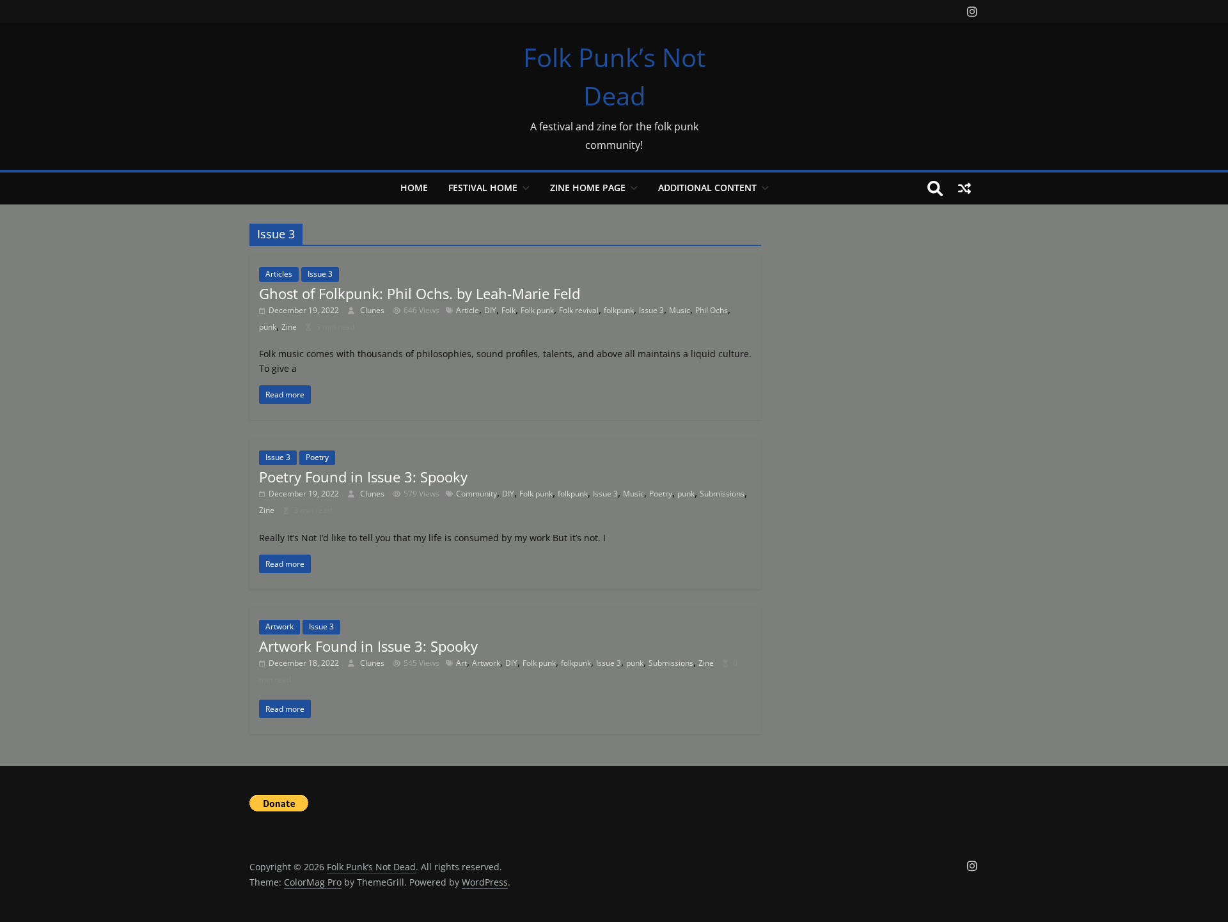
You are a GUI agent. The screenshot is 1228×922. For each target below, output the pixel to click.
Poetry (317, 457)
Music (679, 310)
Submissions (722, 493)
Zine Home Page (588, 187)
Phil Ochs (711, 310)
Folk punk (537, 310)
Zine (289, 326)
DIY (490, 310)
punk (267, 326)
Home (414, 187)
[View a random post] (964, 188)
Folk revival (579, 310)
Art (461, 662)
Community (476, 493)
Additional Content (707, 187)
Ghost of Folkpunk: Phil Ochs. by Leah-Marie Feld (419, 293)
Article (467, 310)
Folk (508, 310)
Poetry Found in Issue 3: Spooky (363, 476)
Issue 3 (320, 273)
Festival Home (482, 187)
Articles (278, 273)
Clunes (373, 310)
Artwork (279, 626)
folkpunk (619, 310)
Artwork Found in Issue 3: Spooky (368, 646)
